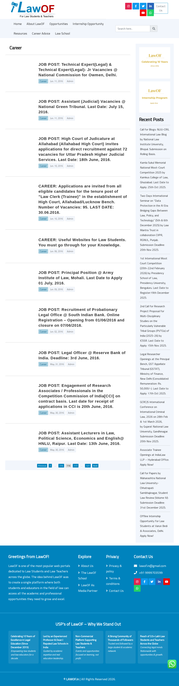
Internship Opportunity (88, 23)
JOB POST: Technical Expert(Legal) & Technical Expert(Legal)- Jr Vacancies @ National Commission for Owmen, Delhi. (77, 69)
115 (61, 465)
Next (95, 465)
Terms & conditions (113, 581)
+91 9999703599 (150, 572)
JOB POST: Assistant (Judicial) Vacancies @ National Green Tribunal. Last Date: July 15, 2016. (82, 106)
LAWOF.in (73, 679)
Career (43, 81)
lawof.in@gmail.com (152, 565)
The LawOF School (87, 575)
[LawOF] (61, 9)
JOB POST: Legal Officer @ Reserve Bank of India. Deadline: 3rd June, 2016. (82, 355)
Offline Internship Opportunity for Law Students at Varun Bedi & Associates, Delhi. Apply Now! (153, 526)
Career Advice (41, 33)
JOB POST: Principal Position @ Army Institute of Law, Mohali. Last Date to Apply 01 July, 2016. (80, 277)
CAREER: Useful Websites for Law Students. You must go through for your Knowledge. (82, 242)
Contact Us (161, 8)
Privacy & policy (114, 568)
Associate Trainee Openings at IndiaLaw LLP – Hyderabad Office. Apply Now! (154, 457)
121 (88, 465)
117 (75, 465)
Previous (42, 465)
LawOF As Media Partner (88, 588)
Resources (20, 33)
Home (18, 23)
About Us (87, 565)
